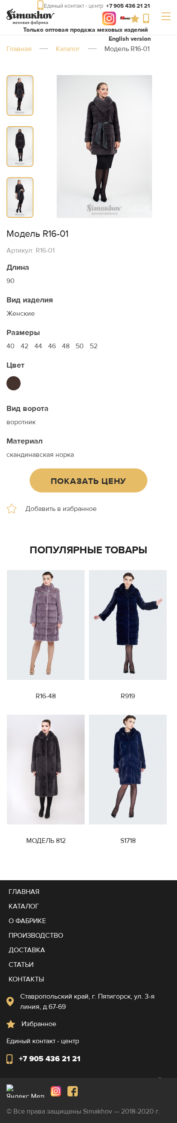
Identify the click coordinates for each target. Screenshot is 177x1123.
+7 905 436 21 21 (49, 1058)
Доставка (27, 950)
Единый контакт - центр (148, 18)
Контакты (26, 979)
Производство (36, 935)
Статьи (21, 964)
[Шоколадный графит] (13, 383)
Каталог (68, 49)
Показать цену (89, 481)
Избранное (137, 19)
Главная (19, 49)
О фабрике (27, 921)
